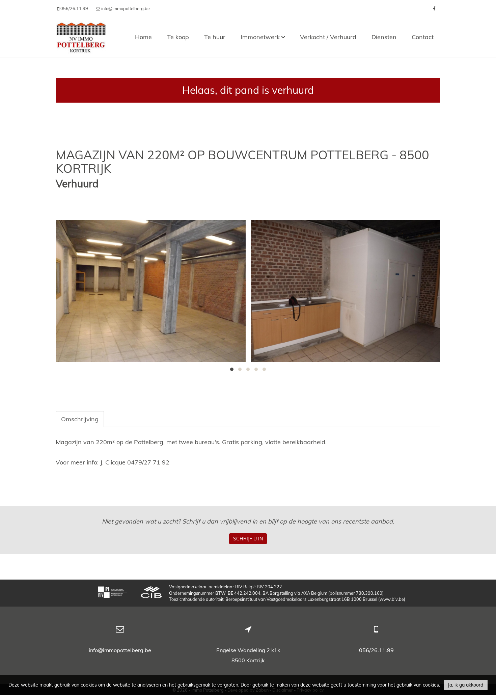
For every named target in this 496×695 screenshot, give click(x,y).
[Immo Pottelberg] (81, 37)
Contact (423, 37)
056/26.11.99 (376, 650)
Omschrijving (80, 419)
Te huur (214, 37)
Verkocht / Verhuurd (328, 37)
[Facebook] (434, 8)
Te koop (178, 37)
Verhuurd (77, 183)
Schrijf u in (248, 539)
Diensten (383, 37)
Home (143, 37)
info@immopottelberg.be (120, 650)
